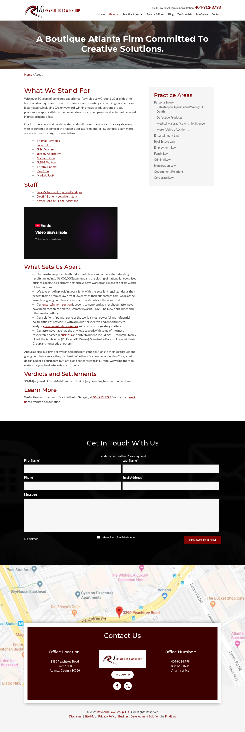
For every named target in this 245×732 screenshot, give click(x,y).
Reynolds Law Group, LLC (113, 712)
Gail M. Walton (46, 162)
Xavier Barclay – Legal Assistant (57, 201)
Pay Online (202, 14)
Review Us (122, 675)
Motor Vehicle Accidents (172, 129)
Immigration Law (165, 165)
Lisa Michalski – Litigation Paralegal (59, 192)
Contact (216, 14)
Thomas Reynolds (48, 140)
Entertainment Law (166, 135)
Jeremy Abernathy (49, 153)
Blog (171, 14)
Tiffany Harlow (46, 166)
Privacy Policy (107, 716)
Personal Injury (164, 102)
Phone (29, 477)
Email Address (133, 477)
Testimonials (184, 14)
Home (101, 14)
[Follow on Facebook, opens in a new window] (117, 686)
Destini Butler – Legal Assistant (57, 196)
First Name (32, 460)
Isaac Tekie (44, 145)
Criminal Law (162, 159)
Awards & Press (155, 14)
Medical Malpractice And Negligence (180, 123)
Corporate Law (164, 177)
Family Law (161, 153)
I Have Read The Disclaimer (119, 537)
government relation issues (60, 326)
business (66, 335)
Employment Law (165, 147)
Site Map (90, 716)
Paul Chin (43, 171)
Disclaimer (31, 538)
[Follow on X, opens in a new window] (128, 686)
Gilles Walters (46, 149)
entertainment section (57, 304)
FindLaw (170, 716)
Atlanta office (180, 670)
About (112, 14)
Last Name (130, 460)
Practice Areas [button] (131, 14)
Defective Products (169, 117)
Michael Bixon (46, 158)
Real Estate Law (164, 141)
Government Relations (169, 171)
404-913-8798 (208, 7)
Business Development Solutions (139, 716)
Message (31, 494)
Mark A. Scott (45, 175)
